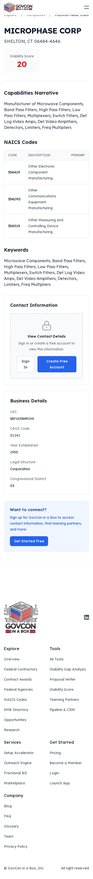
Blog (8, 806)
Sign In (26, 364)
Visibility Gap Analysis (68, 669)
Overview (12, 659)
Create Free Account (57, 364)
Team (8, 836)
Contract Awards (18, 679)
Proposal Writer (62, 679)
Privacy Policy (15, 846)
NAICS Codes (15, 699)
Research (12, 730)
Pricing (55, 753)
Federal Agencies (18, 689)
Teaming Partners (64, 699)
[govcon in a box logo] (21, 617)
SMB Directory (16, 709)
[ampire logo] (18, 7)
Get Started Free (29, 541)
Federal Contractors (20, 669)
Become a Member (66, 763)
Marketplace (14, 783)
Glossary (11, 826)
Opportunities (15, 720)
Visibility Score (61, 689)
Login (54, 773)
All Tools (56, 659)
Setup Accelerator (19, 753)
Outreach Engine (17, 763)
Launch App (60, 783)
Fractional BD (15, 773)
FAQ (7, 816)
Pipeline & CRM (62, 709)
